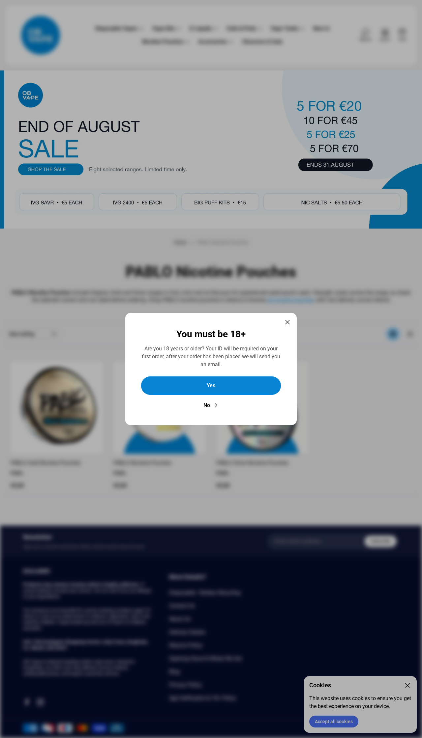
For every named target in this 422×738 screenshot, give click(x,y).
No (206, 405)
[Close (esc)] (287, 322)
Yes (211, 385)
